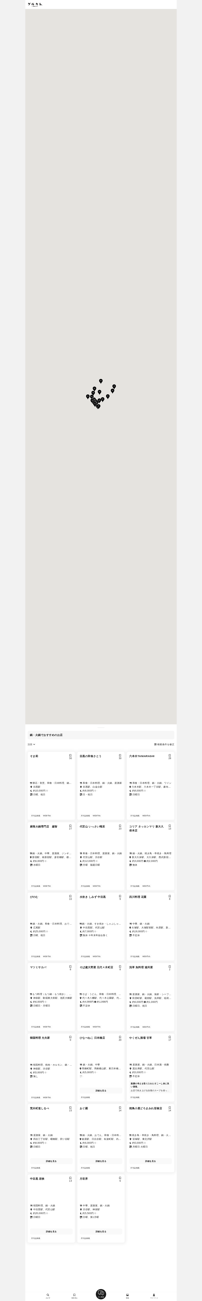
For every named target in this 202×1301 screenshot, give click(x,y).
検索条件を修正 (165, 744)
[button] (99, 407)
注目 (30, 744)
